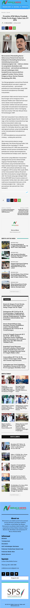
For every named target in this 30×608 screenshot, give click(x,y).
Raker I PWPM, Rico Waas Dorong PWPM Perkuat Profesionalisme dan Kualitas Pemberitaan (19, 457)
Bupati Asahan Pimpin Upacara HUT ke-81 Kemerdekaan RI (7, 426)
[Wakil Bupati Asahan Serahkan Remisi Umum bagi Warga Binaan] (22, 399)
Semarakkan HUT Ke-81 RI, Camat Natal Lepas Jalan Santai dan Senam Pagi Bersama (14, 358)
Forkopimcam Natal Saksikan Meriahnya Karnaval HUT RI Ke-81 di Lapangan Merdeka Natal (14, 366)
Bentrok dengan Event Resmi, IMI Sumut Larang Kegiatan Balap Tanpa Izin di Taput (14, 305)
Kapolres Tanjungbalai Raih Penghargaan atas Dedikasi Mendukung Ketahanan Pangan (8, 388)
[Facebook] (3, 28)
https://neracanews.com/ (15, 232)
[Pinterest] (10, 28)
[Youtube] (16, 574)
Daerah (8, 12)
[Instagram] (7, 574)
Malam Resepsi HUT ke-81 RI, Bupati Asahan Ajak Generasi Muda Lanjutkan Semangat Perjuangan (22, 427)
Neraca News (9, 22)
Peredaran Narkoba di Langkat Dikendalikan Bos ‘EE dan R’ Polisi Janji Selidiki (19, 246)
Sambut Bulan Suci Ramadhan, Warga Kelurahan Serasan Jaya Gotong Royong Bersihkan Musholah (22, 212)
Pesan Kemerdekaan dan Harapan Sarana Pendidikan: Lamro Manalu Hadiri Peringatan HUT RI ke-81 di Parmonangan (13, 327)
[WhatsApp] (14, 28)
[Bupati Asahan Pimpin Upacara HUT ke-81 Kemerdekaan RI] (8, 417)
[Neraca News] (3, 23)
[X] (6, 28)
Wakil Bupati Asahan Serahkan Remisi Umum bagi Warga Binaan (22, 407)
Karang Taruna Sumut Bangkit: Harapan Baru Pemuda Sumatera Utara (21, 388)
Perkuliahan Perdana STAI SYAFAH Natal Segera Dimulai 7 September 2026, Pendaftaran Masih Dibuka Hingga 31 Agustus (19, 488)
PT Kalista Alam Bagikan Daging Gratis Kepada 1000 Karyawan (8, 211)
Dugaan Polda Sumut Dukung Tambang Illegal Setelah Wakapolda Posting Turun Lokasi (19, 266)
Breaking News (14, 242)
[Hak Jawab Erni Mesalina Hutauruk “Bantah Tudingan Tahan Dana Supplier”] (6, 255)
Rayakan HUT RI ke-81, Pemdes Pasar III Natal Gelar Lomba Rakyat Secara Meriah (18, 446)
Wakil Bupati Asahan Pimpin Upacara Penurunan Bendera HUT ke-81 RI (8, 407)
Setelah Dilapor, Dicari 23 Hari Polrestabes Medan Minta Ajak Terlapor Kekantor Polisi (19, 275)
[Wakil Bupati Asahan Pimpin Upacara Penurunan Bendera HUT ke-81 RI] (8, 399)
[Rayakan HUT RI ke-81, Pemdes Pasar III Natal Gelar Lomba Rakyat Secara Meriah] (6, 446)
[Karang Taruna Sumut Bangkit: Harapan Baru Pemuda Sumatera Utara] (22, 379)
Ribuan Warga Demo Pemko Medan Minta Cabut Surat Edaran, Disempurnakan (19, 285)
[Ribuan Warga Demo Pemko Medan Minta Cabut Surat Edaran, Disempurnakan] (6, 285)
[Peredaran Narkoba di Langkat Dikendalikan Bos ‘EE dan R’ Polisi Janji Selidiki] (6, 245)
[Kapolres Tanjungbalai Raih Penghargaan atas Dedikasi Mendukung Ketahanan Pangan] (8, 379)
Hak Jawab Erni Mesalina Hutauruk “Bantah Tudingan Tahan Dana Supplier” (19, 256)
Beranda (4, 12)
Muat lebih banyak (14, 291)
